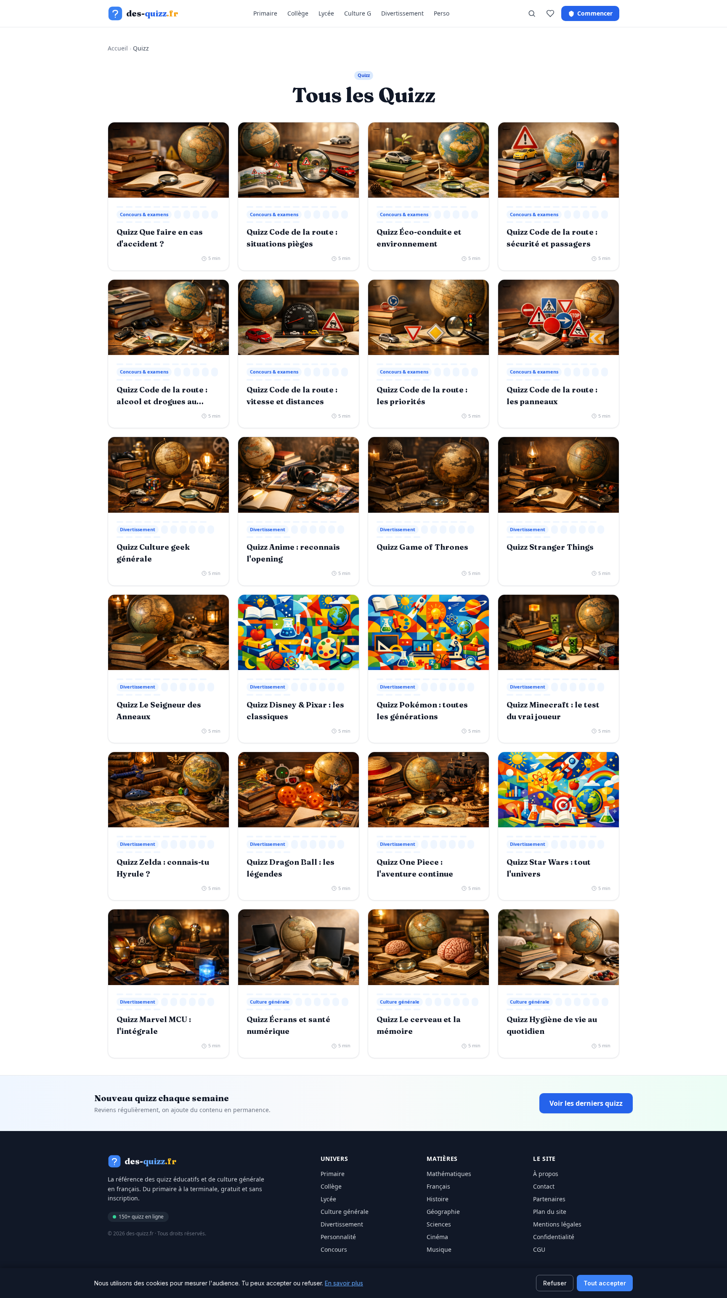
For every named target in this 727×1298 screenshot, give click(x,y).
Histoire (437, 1199)
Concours (334, 1249)
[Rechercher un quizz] (531, 13)
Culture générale (345, 1212)
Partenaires (549, 1199)
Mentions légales (557, 1224)
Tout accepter (605, 1283)
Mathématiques (449, 1174)
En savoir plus (344, 1283)
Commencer (595, 13)
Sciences (439, 1224)
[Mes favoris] (550, 13)
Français (438, 1186)
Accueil (118, 48)
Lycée (326, 13)
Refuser (554, 1283)
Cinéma (437, 1237)
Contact (544, 1186)
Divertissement (402, 13)
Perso (441, 13)
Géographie (443, 1212)
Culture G (357, 13)
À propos (545, 1174)
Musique (439, 1249)
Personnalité (338, 1237)
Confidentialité (553, 1237)
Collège (297, 13)
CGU (539, 1249)
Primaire (265, 13)
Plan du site (549, 1212)
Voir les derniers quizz (586, 1103)
